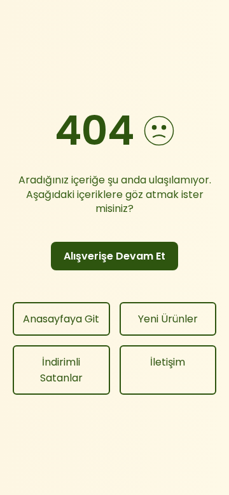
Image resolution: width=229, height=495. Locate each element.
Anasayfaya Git (61, 319)
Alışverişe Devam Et (114, 256)
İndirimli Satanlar (61, 370)
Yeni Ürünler (168, 319)
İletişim (167, 362)
